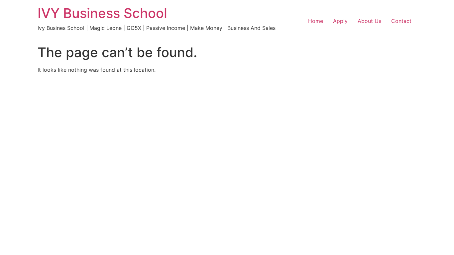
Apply (340, 21)
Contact (401, 21)
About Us (369, 21)
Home (315, 21)
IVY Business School (102, 13)
